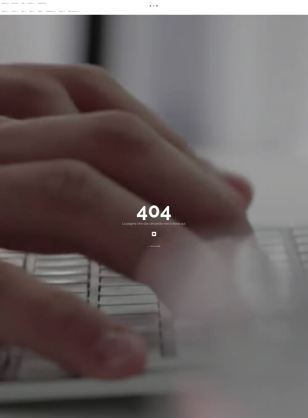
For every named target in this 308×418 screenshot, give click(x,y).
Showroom (15, 3)
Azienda (4, 3)
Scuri (22, 11)
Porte (30, 11)
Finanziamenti (42, 3)
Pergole (40, 11)
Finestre (4, 11)
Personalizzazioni (73, 11)
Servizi (61, 11)
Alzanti (14, 11)
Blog (22, 3)
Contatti (30, 3)
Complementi (49, 11)
